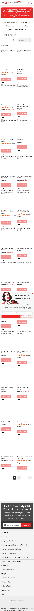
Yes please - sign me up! (11, 316)
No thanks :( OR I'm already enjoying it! (26, 316)
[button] (22, 297)
